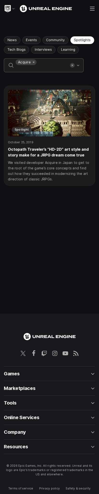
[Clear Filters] (72, 65)
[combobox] (42, 68)
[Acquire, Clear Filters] (34, 62)
